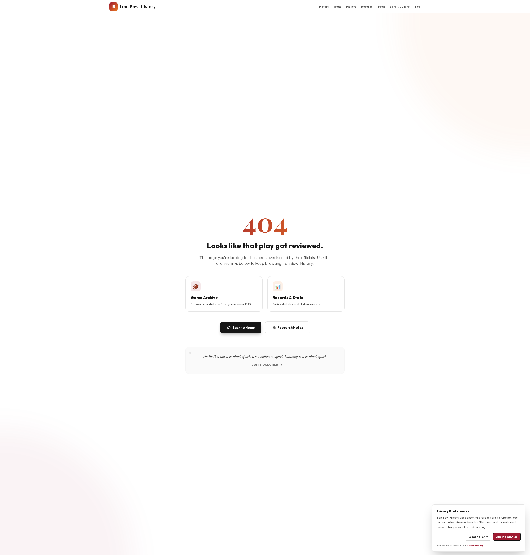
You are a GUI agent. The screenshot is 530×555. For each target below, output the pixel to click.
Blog (417, 7)
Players (351, 7)
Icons (337, 7)
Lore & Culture (400, 7)
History (324, 7)
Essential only (478, 537)
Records (367, 7)
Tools (381, 7)
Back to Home (243, 327)
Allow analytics (506, 537)
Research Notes (290, 327)
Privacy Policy (475, 545)
